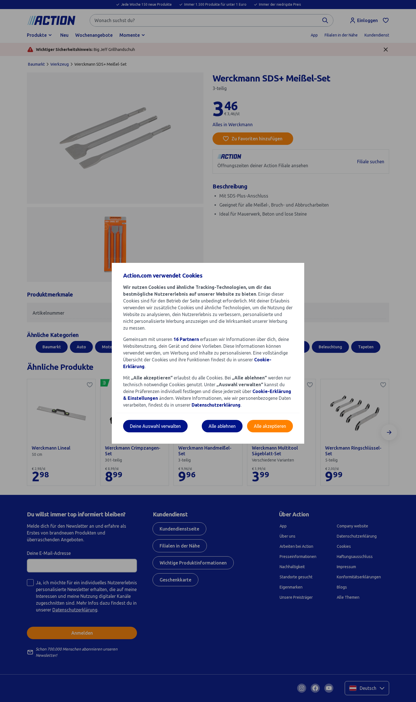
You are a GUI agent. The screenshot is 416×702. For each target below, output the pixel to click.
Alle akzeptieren (270, 426)
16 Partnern (186, 339)
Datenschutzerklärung (216, 404)
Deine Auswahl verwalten (155, 426)
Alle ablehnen (222, 426)
